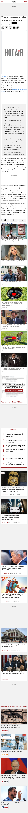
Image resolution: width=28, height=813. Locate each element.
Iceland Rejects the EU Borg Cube (14, 458)
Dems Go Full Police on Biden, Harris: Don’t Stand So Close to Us (13, 673)
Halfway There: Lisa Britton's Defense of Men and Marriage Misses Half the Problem (12, 596)
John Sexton (5, 522)
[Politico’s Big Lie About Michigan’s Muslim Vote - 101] (14, 793)
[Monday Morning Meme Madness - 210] (14, 742)
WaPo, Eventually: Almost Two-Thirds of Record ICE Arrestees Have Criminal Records (13, 489)
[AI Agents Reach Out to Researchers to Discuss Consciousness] (14, 506)
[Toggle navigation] (2, 1)
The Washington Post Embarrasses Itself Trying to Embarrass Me (12, 726)
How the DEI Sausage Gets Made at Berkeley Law (14, 646)
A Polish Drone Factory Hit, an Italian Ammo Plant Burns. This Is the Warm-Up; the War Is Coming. (13, 777)
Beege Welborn (5, 573)
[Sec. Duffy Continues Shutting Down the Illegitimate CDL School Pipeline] (14, 557)
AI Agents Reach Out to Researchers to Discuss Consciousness (10, 517)
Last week (3, 76)
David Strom (5, 601)
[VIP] (25, 1)
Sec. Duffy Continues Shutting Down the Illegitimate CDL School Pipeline (13, 568)
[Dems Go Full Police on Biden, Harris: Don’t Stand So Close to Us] (14, 663)
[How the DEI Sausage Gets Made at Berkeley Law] (14, 635)
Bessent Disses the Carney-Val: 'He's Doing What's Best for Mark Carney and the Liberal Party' (16, 440)
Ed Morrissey (6, 23)
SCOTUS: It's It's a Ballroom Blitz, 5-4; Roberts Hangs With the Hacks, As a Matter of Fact (15, 434)
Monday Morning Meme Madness (12, 751)
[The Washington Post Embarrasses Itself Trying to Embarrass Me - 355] (14, 716)
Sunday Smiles (9, 454)
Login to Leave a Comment (14, 390)
